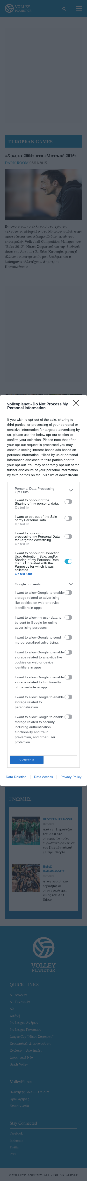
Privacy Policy (70, 777)
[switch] (68, 501)
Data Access (43, 777)
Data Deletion (16, 777)
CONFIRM (27, 759)
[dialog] (43, 590)
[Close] (77, 404)
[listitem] (43, 490)
